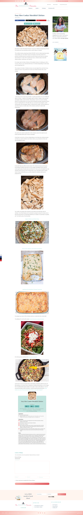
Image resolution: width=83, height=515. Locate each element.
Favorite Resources (63, 4)
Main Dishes (17, 13)
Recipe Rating (18, 457)
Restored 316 (75, 512)
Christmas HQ (51, 8)
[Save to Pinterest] (1, 260)
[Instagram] (18, 1)
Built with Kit (51, 497)
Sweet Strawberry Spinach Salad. (37, 319)
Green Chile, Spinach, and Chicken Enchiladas (32, 248)
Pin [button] (32, 406)
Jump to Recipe (28, 23)
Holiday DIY (55, 507)
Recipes (20, 13)
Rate (37, 406)
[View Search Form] (24, 1)
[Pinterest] (20, 1)
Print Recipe (37, 23)
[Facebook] (16, 1)
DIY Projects (55, 504)
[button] (30, 403)
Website (41, 477)
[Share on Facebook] (1, 257)
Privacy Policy (32, 480)
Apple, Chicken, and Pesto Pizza (32, 218)
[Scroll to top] (81, 511)
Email (28, 477)
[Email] (22, 1)
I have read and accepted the (25, 480)
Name (17, 477)
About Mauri (55, 4)
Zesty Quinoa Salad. (32, 356)
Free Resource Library (39, 505)
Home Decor (55, 506)
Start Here (49, 4)
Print (27, 406)
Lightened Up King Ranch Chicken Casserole (32, 289)
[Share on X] (1, 259)
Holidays (44, 8)
